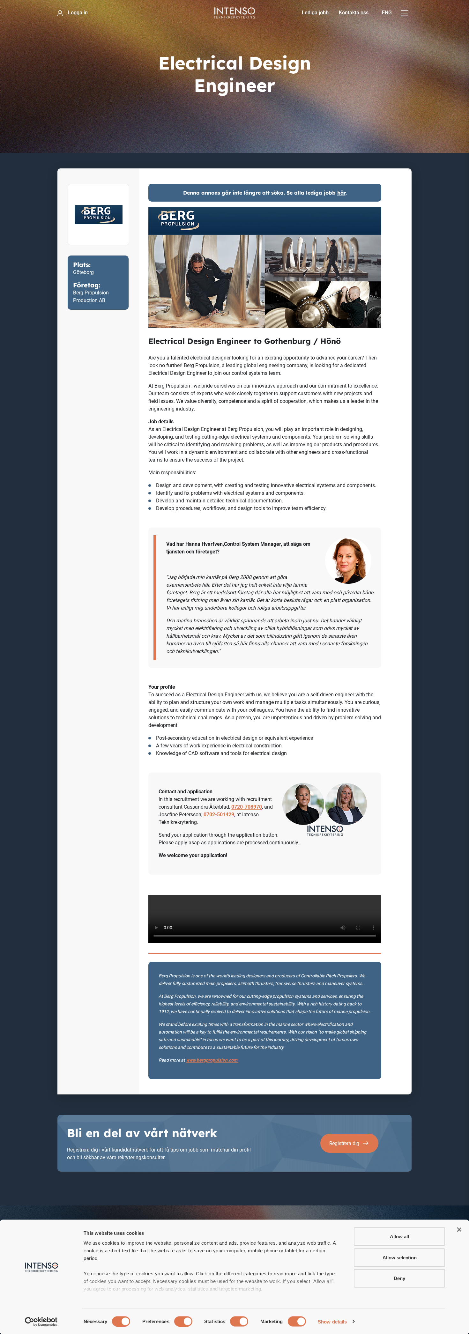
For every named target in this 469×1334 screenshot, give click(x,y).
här (341, 192)
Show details (332, 1321)
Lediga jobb (315, 13)
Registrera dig (344, 1143)
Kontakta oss (353, 13)
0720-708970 (246, 807)
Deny (399, 1278)
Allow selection (400, 1257)
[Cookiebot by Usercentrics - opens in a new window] (41, 1321)
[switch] (183, 1321)
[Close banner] (459, 1229)
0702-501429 (219, 815)
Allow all (399, 1236)
